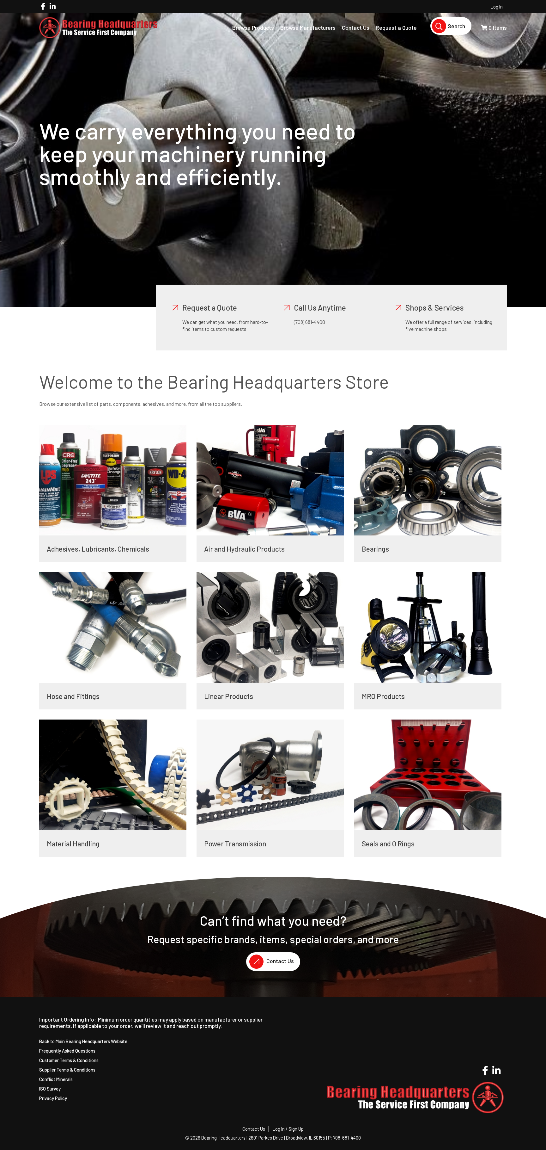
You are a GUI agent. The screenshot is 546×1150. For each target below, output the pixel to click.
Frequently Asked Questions (67, 1051)
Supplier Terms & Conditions (67, 1070)
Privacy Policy (53, 1098)
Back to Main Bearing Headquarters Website (83, 1041)
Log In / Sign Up (288, 1129)
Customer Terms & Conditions (69, 1060)
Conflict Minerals (56, 1079)
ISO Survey (50, 1088)
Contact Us (279, 960)
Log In (497, 6)
